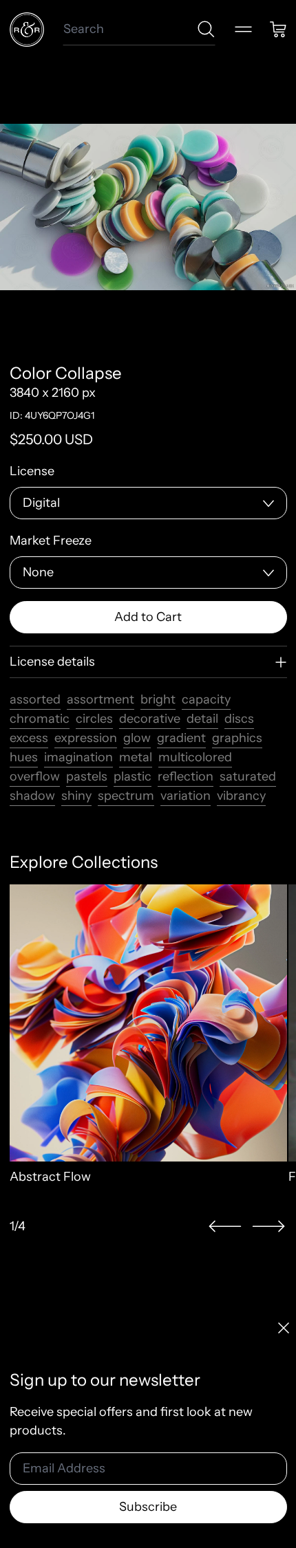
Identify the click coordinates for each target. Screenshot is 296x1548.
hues (24, 757)
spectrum (126, 795)
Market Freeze (51, 540)
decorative (149, 718)
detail (202, 718)
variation (185, 795)
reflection (185, 776)
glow (137, 737)
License (32, 471)
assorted (35, 699)
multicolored (195, 757)
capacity (206, 699)
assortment (100, 699)
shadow (32, 795)
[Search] (206, 29)
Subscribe (148, 1506)
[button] (225, 1226)
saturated (248, 776)
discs (239, 718)
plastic (132, 776)
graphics (237, 737)
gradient (181, 737)
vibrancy (241, 795)
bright (158, 699)
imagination (78, 757)
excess (29, 737)
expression (85, 737)
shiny (76, 795)
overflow (35, 776)
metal (135, 757)
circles (94, 718)
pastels (86, 776)
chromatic (40, 718)
